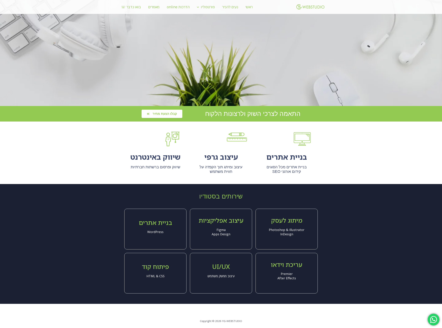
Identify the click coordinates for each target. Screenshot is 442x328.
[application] (199, 7)
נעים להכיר (230, 6)
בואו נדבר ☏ (131, 6)
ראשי (249, 6)
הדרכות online (178, 6)
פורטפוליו (208, 6)
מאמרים (154, 6)
